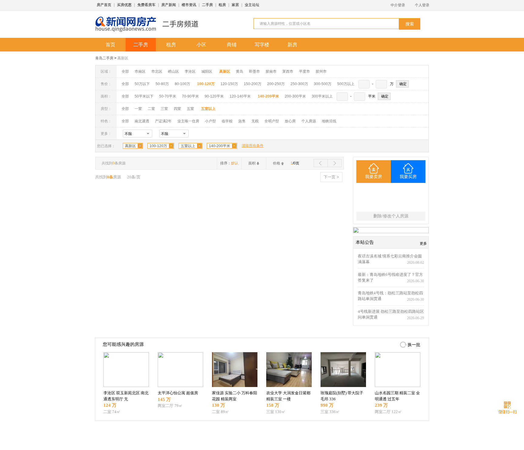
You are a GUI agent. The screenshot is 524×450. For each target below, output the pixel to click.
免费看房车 (146, 5)
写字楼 (262, 44)
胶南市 (271, 71)
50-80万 (162, 84)
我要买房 (408, 176)
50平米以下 (144, 96)
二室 (152, 109)
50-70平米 (167, 96)
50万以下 (142, 84)
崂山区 (173, 71)
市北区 (156, 71)
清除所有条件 (253, 146)
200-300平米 (295, 96)
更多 (423, 243)
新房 (292, 44)
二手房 (207, 5)
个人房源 (308, 121)
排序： (229, 163)
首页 (110, 44)
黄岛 (239, 71)
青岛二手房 (104, 58)
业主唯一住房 (188, 121)
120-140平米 (240, 96)
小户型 (210, 121)
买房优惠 (124, 5)
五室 (190, 109)
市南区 (140, 71)
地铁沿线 (329, 121)
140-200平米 (219, 146)
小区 (201, 44)
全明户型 (271, 121)
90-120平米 (214, 96)
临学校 (227, 121)
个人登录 (422, 5)
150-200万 (252, 84)
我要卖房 (373, 176)
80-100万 (182, 84)
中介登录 (398, 5)
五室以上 (188, 146)
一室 (138, 109)
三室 (164, 109)
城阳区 (206, 71)
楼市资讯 (189, 5)
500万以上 (345, 84)
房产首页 (104, 5)
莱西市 (287, 71)
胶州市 (321, 71)
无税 (255, 121)
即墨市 (254, 71)
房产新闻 (168, 5)
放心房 (290, 121)
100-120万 (158, 146)
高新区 (122, 58)
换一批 (414, 344)
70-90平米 (190, 96)
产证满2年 (163, 121)
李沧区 (190, 71)
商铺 (232, 44)
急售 (242, 121)
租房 (222, 5)
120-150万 (229, 84)
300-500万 (322, 84)
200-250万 (276, 84)
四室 (177, 109)
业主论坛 (252, 5)
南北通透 (142, 121)
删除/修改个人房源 (390, 216)
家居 (235, 5)
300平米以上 (322, 96)
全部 (125, 71)
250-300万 (299, 84)
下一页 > (331, 177)
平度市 (304, 71)
